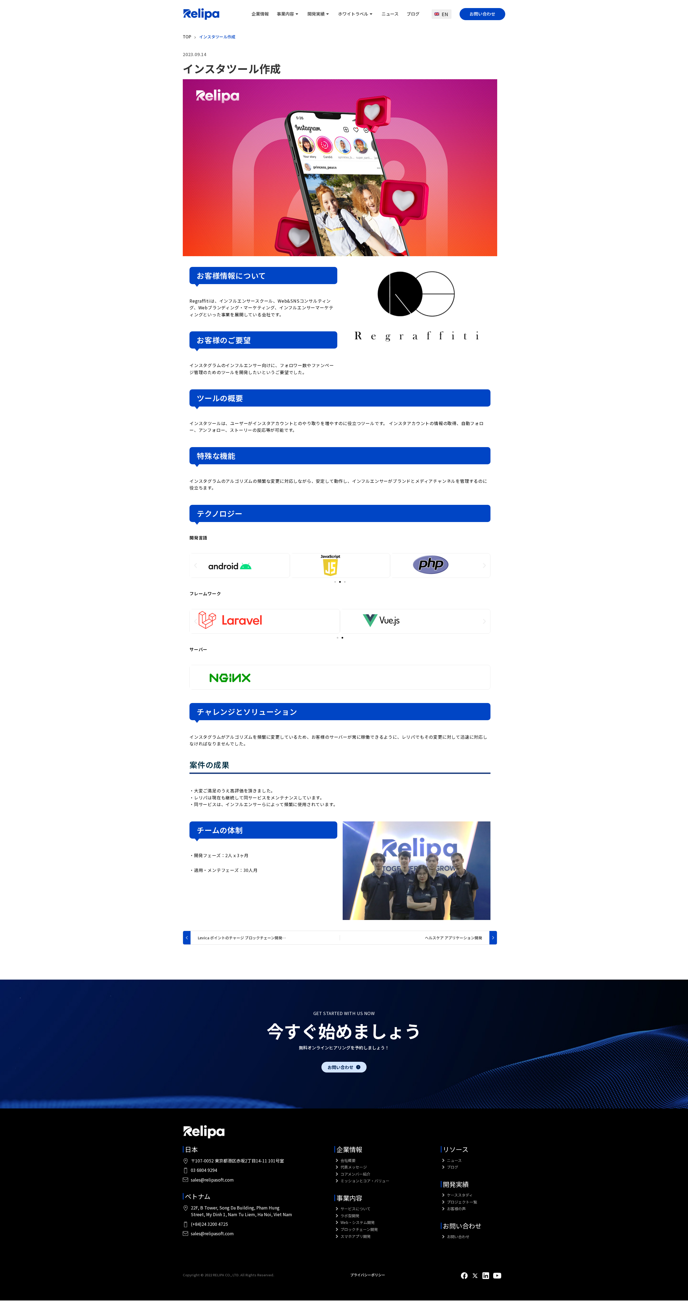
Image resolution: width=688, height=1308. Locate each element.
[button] (195, 565)
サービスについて (355, 1208)
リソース (455, 1149)
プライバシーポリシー (367, 1274)
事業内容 (285, 13)
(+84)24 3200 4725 (209, 1224)
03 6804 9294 (204, 1170)
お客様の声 (456, 1208)
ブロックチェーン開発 (359, 1229)
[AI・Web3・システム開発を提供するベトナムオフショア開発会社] (201, 14)
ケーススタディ (459, 1195)
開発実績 (316, 13)
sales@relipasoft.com (212, 1179)
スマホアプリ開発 (355, 1236)
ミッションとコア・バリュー (364, 1180)
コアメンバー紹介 (355, 1174)
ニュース (390, 13)
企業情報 (260, 13)
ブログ (413, 13)
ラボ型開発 (349, 1215)
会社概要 (348, 1160)
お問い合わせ (482, 13)
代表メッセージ (353, 1167)
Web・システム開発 (357, 1222)
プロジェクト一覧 (461, 1202)
